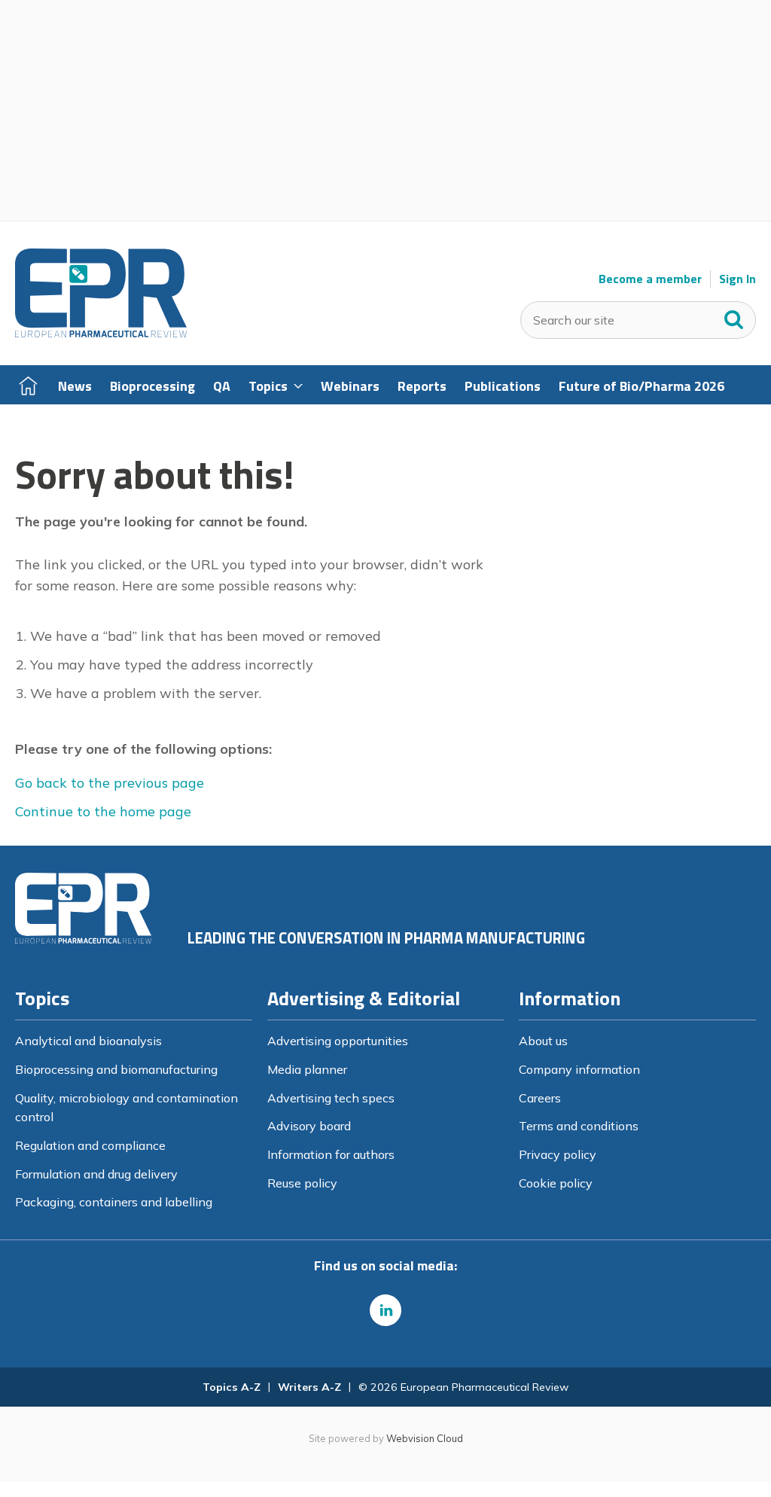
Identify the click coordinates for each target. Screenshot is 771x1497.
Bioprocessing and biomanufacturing (116, 1069)
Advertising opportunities (337, 1040)
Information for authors (331, 1154)
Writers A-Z (309, 1387)
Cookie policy (556, 1183)
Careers (540, 1097)
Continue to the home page (103, 811)
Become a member (650, 279)
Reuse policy (302, 1183)
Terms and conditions (578, 1125)
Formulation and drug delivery (96, 1173)
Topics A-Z (232, 1387)
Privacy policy (557, 1154)
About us (543, 1040)
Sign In (737, 279)
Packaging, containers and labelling (113, 1201)
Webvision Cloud (424, 1438)
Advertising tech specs (331, 1097)
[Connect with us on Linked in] (385, 1310)
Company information (579, 1069)
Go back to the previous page (109, 782)
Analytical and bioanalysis (88, 1040)
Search (734, 316)
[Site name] (101, 333)
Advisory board (309, 1125)
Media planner (307, 1069)
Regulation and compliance (90, 1145)
